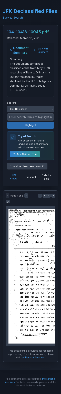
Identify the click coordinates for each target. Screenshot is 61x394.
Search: (11, 102)
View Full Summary (43, 50)
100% (46, 195)
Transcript (30, 177)
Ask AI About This (27, 154)
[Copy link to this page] (8, 201)
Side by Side (46, 177)
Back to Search (13, 17)
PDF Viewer (14, 177)
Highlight (30, 125)
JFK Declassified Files (30, 11)
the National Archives (33, 357)
